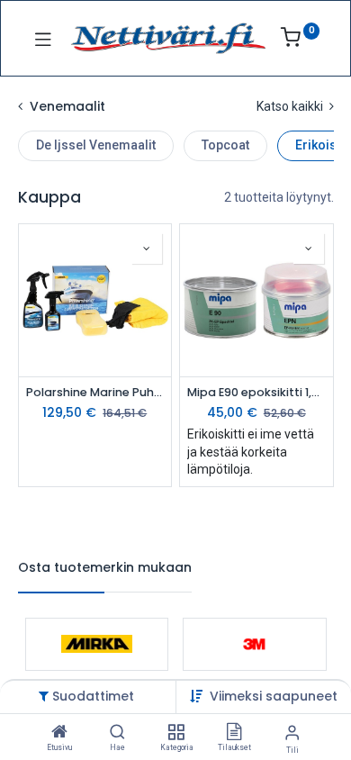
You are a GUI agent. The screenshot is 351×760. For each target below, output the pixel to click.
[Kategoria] (175, 733)
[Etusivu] (59, 733)
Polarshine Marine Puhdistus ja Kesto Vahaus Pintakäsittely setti (95, 392)
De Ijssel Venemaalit (96, 145)
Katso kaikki (291, 106)
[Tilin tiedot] (292, 732)
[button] (274, 696)
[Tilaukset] (234, 733)
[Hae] (117, 733)
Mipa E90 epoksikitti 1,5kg (256, 392)
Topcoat (225, 145)
